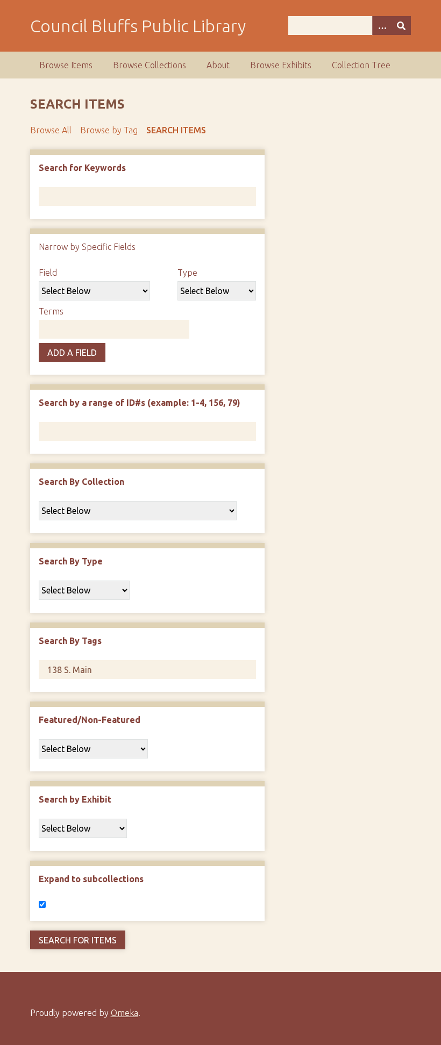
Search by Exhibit (75, 799)
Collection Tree (361, 65)
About (218, 65)
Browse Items (66, 65)
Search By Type (71, 561)
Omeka (124, 1013)
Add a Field (72, 352)
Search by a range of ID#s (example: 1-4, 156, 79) (139, 402)
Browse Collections (149, 65)
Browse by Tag (109, 130)
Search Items (176, 130)
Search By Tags (70, 641)
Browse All (51, 130)
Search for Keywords (82, 168)
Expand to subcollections (91, 879)
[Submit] (401, 25)
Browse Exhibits (280, 65)
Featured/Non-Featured (89, 720)
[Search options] (382, 25)
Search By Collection (81, 481)
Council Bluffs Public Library (138, 25)
